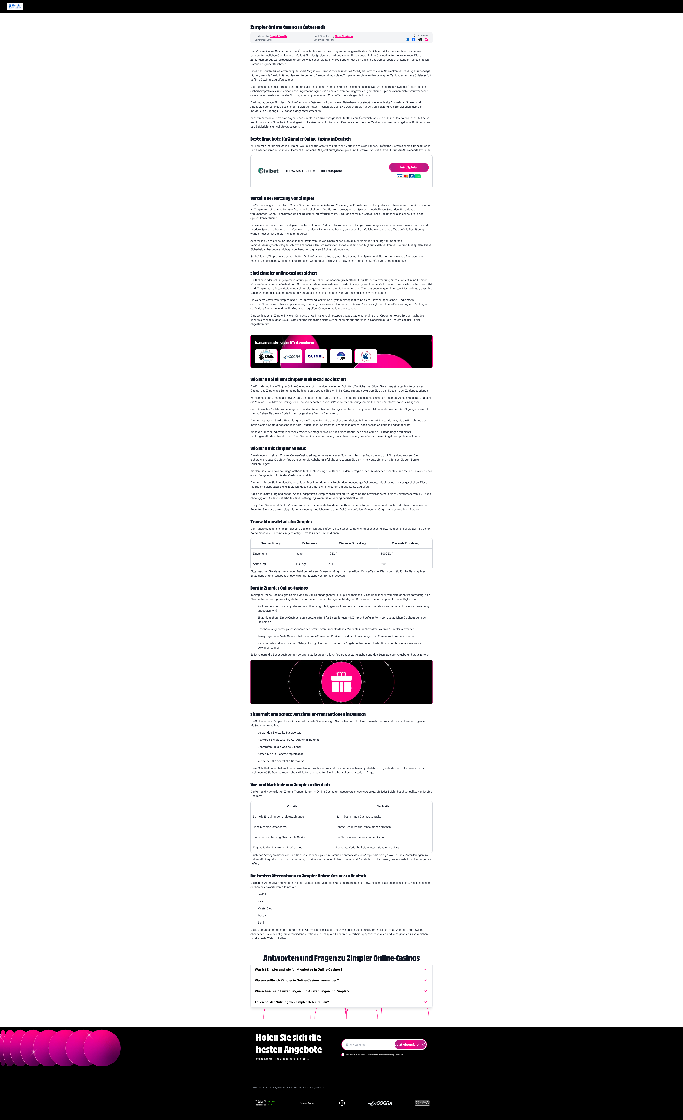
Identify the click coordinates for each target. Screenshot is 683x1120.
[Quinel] (316, 356)
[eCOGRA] (291, 356)
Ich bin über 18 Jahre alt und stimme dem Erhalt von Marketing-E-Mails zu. (374, 1055)
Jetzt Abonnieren (407, 1044)
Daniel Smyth (278, 36)
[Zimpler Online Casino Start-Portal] (15, 6)
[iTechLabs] (341, 356)
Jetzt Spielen (409, 167)
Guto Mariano (344, 36)
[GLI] (366, 356)
